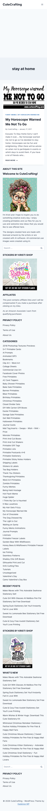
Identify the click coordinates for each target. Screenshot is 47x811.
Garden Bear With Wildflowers (16, 542)
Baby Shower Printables (14, 384)
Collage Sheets (10, 366)
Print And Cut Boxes (12, 439)
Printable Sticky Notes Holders (17, 459)
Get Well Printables (11, 418)
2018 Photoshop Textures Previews (19, 346)
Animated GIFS (10, 356)
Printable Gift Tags (11, 445)
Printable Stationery (12, 456)
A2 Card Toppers (10, 380)
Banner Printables (11, 390)
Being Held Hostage (12, 490)
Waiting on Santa (10, 525)
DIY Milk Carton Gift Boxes (15, 408)
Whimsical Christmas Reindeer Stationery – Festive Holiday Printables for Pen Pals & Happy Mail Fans (22, 726)
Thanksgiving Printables (14, 476)
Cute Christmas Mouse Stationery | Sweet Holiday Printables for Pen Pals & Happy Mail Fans (23, 737)
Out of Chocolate (10, 514)
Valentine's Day (10, 576)
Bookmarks (8, 359)
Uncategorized (9, 573)
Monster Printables (11, 435)
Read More (11, 160)
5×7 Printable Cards (12, 349)
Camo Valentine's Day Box (15, 580)
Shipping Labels (10, 463)
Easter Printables (10, 411)
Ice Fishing (7, 552)
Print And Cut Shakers (13, 442)
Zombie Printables (11, 483)
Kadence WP (23, 804)
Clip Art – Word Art (11, 363)
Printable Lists (9, 449)
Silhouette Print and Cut (14, 562)
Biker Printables (10, 394)
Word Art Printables (12, 480)
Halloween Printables (12, 421)
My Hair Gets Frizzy (12, 507)
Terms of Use (9, 330)
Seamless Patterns (11, 555)
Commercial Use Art (12, 370)
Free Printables (10, 377)
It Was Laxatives (10, 504)
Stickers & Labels (11, 466)
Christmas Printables (12, 401)
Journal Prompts (10, 531)
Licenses (7, 535)
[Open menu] (42, 4)
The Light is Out (10, 521)
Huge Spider (8, 497)
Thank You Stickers (11, 473)
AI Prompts (8, 353)
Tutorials (7, 569)
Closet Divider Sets (11, 404)
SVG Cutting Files (11, 566)
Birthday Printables (11, 397)
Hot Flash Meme (10, 494)
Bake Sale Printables (12, 387)
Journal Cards (9, 425)
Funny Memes (11, 115)
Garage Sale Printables (13, 414)
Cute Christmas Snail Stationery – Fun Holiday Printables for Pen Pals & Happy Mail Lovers (23, 756)
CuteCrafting (12, 129)
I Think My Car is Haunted (14, 500)
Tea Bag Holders (10, 469)
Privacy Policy (9, 325)
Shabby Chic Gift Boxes (14, 559)
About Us (7, 335)
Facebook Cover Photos (14, 373)
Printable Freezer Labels (14, 538)
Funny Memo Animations (14, 528)
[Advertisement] (23, 33)
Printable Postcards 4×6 (14, 452)
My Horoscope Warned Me (28, 115)
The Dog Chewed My (12, 518)
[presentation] (23, 97)
